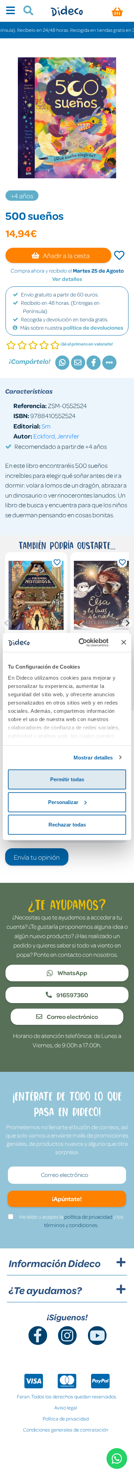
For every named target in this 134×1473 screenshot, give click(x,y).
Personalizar (63, 802)
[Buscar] (25, 11)
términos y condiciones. (71, 1224)
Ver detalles (67, 278)
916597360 (71, 995)
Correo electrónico (72, 1016)
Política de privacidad (66, 1418)
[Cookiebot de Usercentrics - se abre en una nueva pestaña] (81, 642)
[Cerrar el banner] (123, 642)
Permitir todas (67, 779)
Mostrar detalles (93, 757)
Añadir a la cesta (66, 255)
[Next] (127, 623)
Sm (46, 426)
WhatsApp (71, 972)
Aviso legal (65, 1407)
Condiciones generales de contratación (65, 1429)
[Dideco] (67, 11)
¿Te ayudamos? (45, 1290)
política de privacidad (88, 1216)
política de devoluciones (93, 327)
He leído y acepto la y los (71, 1220)
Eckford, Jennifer (56, 436)
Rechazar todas (67, 825)
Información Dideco (55, 1263)
